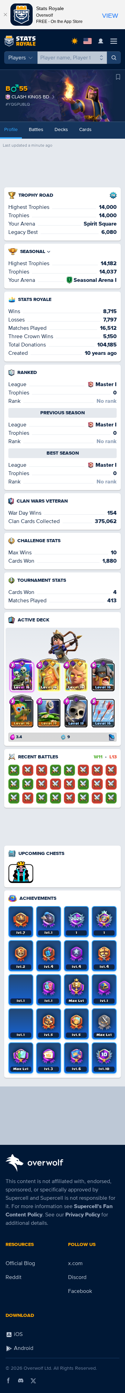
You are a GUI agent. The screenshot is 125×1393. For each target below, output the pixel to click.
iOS (17, 1334)
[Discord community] (21, 1380)
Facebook (80, 1291)
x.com (75, 1263)
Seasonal (32, 251)
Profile (11, 129)
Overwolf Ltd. (38, 1368)
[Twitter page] (33, 1380)
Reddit (14, 1277)
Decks (61, 129)
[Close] (5, 15)
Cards (85, 129)
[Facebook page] (8, 1380)
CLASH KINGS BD (30, 97)
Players (17, 57)
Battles (36, 129)
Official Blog (20, 1263)
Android (22, 1348)
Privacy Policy (82, 1214)
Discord (77, 1277)
